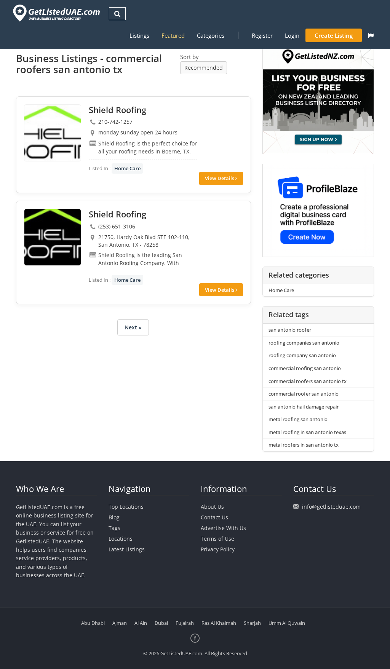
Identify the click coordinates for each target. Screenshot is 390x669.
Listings (139, 35)
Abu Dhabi (93, 623)
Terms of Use (217, 538)
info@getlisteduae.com (331, 506)
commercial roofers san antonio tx (308, 381)
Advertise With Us (223, 528)
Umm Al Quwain (287, 623)
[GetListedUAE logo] (55, 13)
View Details (220, 178)
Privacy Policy (218, 549)
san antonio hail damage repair (304, 406)
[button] (371, 35)
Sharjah (252, 623)
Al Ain (140, 623)
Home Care (127, 168)
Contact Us (214, 517)
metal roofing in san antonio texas (307, 432)
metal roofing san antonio (298, 419)
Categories (210, 35)
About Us (212, 506)
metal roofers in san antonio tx (304, 444)
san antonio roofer (290, 329)
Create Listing (334, 35)
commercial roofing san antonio (305, 368)
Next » (133, 327)
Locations (121, 538)
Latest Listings (127, 549)
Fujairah (185, 623)
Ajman (119, 623)
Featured (173, 35)
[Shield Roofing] (52, 133)
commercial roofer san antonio (304, 393)
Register (262, 35)
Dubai (161, 623)
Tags (114, 528)
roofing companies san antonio (304, 342)
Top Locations (126, 506)
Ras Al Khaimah (218, 623)
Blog (114, 517)
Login (292, 35)
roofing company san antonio (302, 355)
